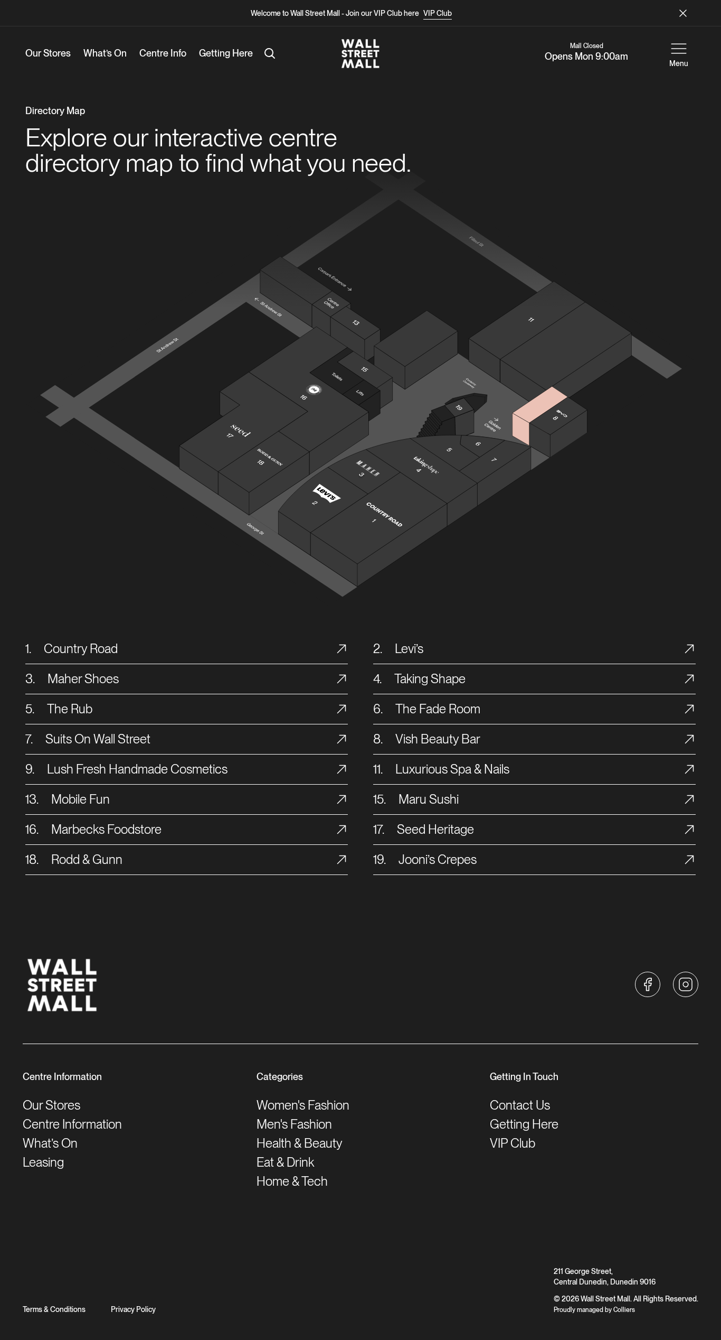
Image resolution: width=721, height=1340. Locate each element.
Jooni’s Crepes (438, 859)
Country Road (81, 648)
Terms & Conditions (54, 1309)
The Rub (69, 708)
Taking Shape (430, 678)
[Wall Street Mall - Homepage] (360, 53)
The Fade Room (437, 708)
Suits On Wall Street (97, 739)
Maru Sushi (429, 799)
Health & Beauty (300, 1143)
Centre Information (72, 1124)
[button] (647, 984)
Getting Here (524, 1124)
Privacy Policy (133, 1309)
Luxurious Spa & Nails (452, 769)
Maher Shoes (83, 678)
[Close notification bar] (683, 13)
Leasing (43, 1162)
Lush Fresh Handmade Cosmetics (137, 769)
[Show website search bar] (269, 53)
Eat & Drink (285, 1162)
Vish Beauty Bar (437, 739)
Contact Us (520, 1105)
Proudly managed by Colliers (594, 1310)
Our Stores (51, 1105)
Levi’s (409, 648)
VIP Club (437, 13)
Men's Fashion (294, 1124)
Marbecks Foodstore (106, 829)
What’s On (50, 1143)
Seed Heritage (435, 829)
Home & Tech (292, 1181)
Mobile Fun (80, 799)
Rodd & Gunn (86, 859)
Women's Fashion (303, 1105)
